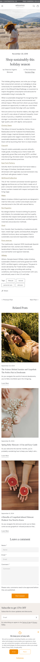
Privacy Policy (9, 647)
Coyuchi (4, 145)
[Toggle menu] (2, 6)
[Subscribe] (36, 617)
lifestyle (10, 280)
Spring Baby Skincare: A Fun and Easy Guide (19, 444)
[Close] (38, 632)
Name (4, 545)
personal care (7, 285)
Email (4, 555)
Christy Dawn (6, 125)
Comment (5, 564)
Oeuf (3, 225)
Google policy (18, 647)
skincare (20, 285)
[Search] (34, 6)
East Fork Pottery (8, 163)
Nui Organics (6, 208)
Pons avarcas (6, 240)
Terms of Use (26, 622)
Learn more (5, 383)
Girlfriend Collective (9, 178)
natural (20, 280)
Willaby (4, 255)
